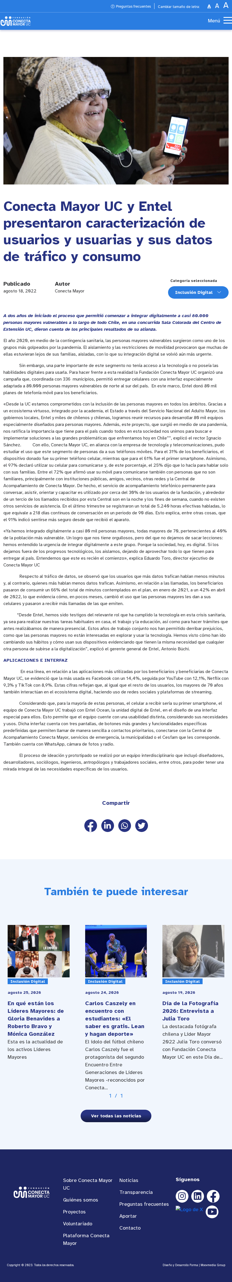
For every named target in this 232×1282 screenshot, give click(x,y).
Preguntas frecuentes (133, 7)
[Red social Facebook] (213, 1196)
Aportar (128, 1216)
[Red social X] (189, 1211)
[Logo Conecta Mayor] (15, 21)
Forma (194, 1265)
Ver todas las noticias (116, 1116)
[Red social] (197, 1196)
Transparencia (136, 1192)
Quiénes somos (80, 1200)
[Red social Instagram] (182, 1196)
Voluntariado (77, 1224)
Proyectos (74, 1212)
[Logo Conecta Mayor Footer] (31, 1192)
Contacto (130, 1228)
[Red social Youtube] (212, 1211)
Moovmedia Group (213, 1265)
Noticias (128, 1180)
